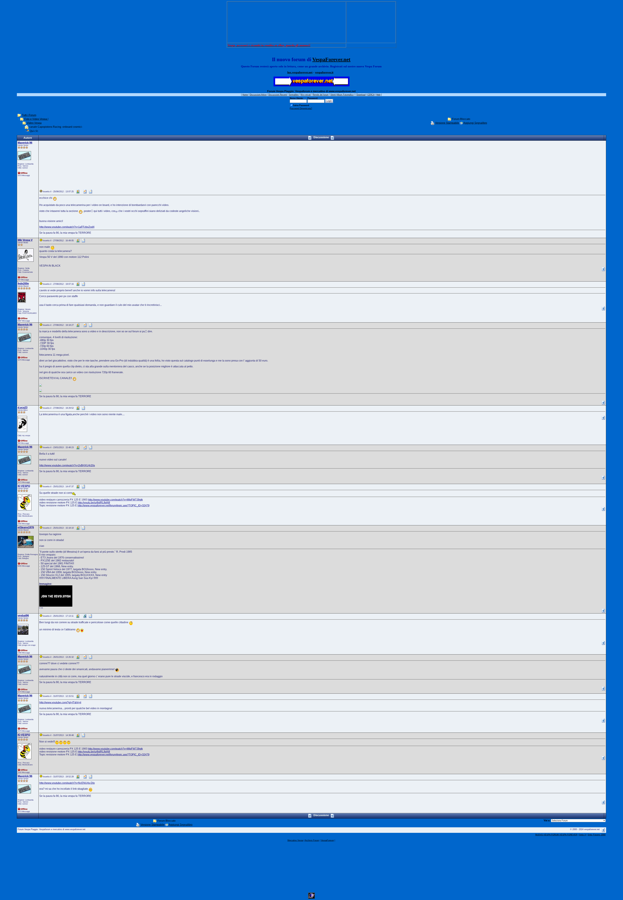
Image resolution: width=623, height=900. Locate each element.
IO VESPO (24, 486)
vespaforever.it (324, 72)
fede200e (23, 283)
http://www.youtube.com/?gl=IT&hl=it (60, 702)
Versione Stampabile (447, 123)
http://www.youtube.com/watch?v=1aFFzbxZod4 (66, 227)
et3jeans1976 (26, 527)
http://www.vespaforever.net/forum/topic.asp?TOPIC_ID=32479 (113, 505)
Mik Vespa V (25, 240)
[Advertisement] (287, 22)
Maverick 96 (25, 142)
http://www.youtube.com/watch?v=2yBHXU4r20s (67, 465)
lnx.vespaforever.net (299, 72)
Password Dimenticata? (301, 108)
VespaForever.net (331, 59)
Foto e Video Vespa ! (36, 119)
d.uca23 (22, 407)
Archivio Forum (312, 840)
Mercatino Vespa (295, 840)
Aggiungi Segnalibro (475, 123)
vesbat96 (23, 615)
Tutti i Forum (29, 115)
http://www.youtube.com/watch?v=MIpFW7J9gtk (115, 499)
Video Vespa (34, 123)
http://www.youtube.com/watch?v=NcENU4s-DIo (67, 783)
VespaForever (327, 840)
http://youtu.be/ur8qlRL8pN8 (94, 502)
